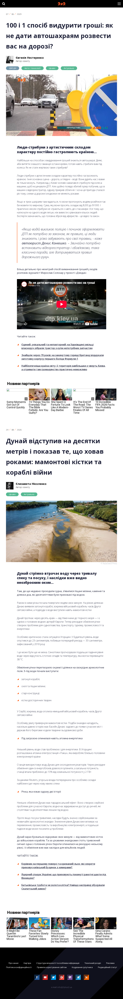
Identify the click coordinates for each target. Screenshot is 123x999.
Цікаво (52, 68)
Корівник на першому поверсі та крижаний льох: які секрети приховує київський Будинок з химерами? (58, 865)
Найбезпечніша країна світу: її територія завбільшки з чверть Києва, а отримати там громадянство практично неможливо (63, 367)
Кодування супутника (82, 967)
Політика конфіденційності (19, 967)
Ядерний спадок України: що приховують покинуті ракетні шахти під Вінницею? (63, 876)
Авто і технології (32, 68)
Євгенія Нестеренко (30, 57)
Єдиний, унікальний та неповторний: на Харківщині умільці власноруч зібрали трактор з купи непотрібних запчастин (57, 346)
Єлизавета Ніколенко (31, 484)
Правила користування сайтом (52, 967)
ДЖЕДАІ (12, 68)
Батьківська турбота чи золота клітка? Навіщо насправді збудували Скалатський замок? (63, 886)
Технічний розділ (93, 963)
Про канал (13, 963)
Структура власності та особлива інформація (57, 963)
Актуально (69, 68)
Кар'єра (27, 963)
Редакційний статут (107, 967)
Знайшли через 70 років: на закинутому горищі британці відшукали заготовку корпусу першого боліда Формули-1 (62, 357)
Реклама (110, 963)
